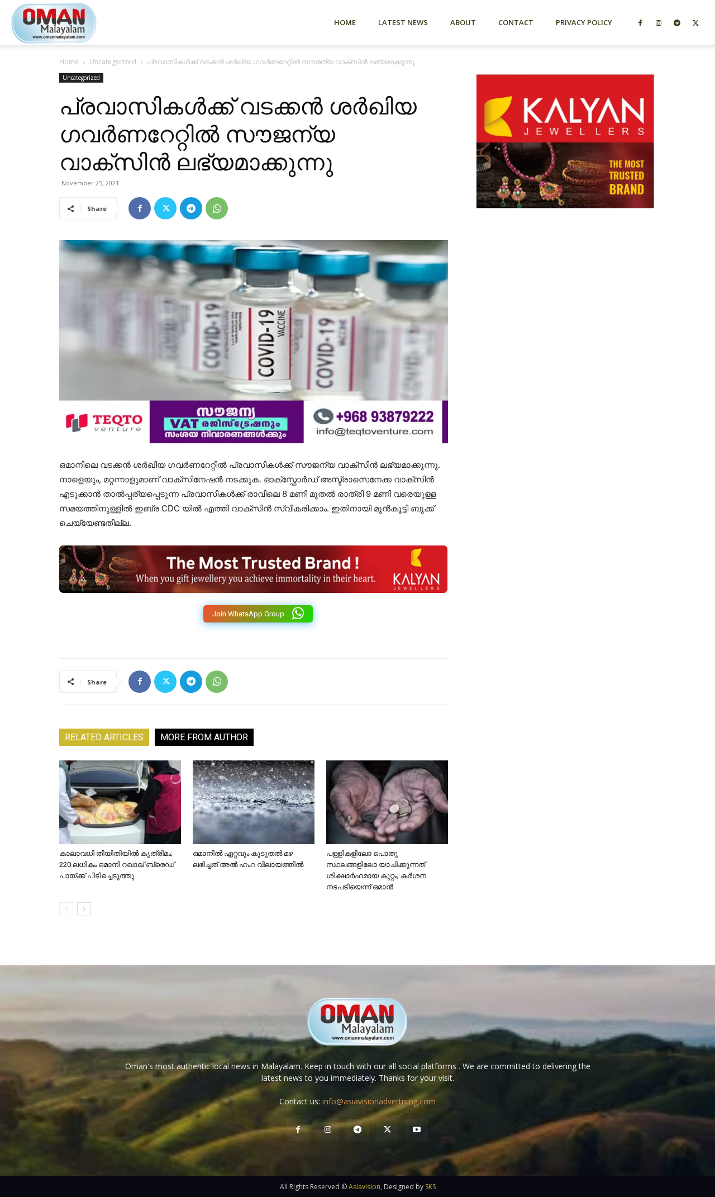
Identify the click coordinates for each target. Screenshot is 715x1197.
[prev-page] (66, 909)
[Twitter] (695, 22)
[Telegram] (677, 22)
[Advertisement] (565, 336)
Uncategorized (112, 61)
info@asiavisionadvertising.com (379, 1101)
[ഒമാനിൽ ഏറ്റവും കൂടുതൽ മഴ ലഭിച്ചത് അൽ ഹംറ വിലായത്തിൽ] (253, 802)
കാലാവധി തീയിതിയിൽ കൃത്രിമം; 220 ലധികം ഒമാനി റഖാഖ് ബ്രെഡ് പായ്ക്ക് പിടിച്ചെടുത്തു (116, 864)
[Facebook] (640, 22)
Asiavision (364, 1186)
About (463, 22)
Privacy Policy (584, 22)
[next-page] (84, 909)
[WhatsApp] (217, 208)
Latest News (403, 22)
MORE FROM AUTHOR (204, 737)
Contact (515, 22)
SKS (430, 1186)
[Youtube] (417, 1130)
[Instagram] (658, 22)
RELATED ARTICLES (104, 737)
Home (345, 22)
